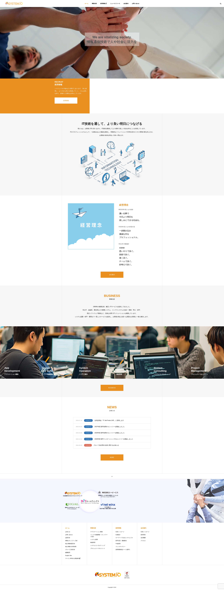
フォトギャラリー (120, 546)
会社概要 (143, 537)
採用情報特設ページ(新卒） (123, 549)
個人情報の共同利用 (70, 546)
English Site (68, 555)
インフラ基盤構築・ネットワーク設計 (99, 535)
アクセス (143, 540)
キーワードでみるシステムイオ (124, 537)
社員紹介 (118, 534)
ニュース (88, 445)
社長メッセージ (120, 531)
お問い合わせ (135, 3)
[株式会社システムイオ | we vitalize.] (14, 3)
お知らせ (67, 531)
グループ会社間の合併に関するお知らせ (106, 445)
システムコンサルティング (97, 545)
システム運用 (94, 539)
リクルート (88, 420)
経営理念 (143, 534)
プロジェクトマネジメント (97, 548)
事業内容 (94, 3)
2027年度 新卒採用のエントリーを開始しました (109, 426)
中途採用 (118, 543)
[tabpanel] (112, 39)
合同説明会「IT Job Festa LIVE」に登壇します (109, 420)
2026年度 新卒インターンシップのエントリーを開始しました (113, 439)
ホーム (86, 3)
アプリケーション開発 (96, 531)
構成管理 (92, 542)
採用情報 (102, 3)
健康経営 (67, 552)
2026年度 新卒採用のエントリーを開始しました (109, 433)
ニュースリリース (115, 3)
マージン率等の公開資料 (72, 558)
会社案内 (126, 3)
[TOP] (112, 476)
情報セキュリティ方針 (71, 540)
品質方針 (67, 537)
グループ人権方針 (70, 549)
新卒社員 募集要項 (121, 540)
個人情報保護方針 (70, 543)
